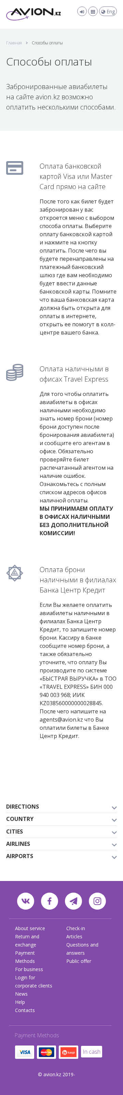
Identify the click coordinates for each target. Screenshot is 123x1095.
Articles (74, 936)
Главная (14, 43)
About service (30, 928)
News (21, 994)
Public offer (78, 961)
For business (29, 969)
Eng (110, 11)
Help (20, 1002)
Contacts (25, 1010)
